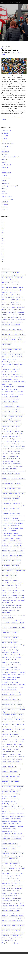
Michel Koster (5, 669)
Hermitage (4, 523)
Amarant (15, 287)
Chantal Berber (17, 366)
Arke (17, 302)
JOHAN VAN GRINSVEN (14, 2)
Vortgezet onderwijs (7, 903)
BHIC (3, 332)
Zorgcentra (5, 938)
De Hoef (11, 394)
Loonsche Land (14, 632)
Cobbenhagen (18, 376)
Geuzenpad (17, 483)
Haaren (4, 496)
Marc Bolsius (5, 647)
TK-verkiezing (5, 856)
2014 (2, 246)
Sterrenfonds (5, 826)
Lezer (14, 625)
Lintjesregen (22, 627)
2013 (2, 248)
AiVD (13, 282)
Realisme (4, 749)
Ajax (17, 282)
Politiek (22, 739)
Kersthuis (16, 597)
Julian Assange (5, 587)
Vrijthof (22, 903)
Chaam (21, 364)
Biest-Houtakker (6, 334)
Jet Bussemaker (6, 565)
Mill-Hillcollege (5, 672)
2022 (2, 227)
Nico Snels (15, 697)
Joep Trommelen (15, 568)
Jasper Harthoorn (6, 560)
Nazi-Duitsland (5, 689)
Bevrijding (19, 329)
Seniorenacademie (6, 794)
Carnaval (16, 364)
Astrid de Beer (20, 307)
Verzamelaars (18, 888)
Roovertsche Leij (15, 774)
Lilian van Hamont (12, 627)
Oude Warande (16, 722)
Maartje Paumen (18, 640)
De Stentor (18, 411)
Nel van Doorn (5, 692)
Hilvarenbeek (5, 538)
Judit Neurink (11, 585)
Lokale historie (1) (6, 172)
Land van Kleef (21, 615)
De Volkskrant (21, 414)
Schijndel (11, 789)
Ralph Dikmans (10, 746)
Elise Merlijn (17, 441)
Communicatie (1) (5, 146)
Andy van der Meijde (17, 290)
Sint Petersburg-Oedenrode (9, 801)
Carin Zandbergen (6, 362)
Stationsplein (14, 821)
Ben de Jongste (6, 319)
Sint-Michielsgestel (6, 803)
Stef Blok (4, 823)
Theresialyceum (6, 848)
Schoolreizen (5, 791)
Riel (13, 759)
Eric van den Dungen (13, 443)
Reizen (19, 754)
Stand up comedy (15, 818)
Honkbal (4, 540)
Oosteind (10, 719)
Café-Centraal (5, 357)
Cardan (14, 359)
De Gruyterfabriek (13, 389)
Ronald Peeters (13, 771)
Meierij (3, 667)
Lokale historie (15, 630)
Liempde (4, 627)
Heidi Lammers (12, 510)
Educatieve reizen (6, 436)
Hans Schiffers (12, 501)
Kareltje (4, 590)
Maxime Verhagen (12, 664)
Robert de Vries (12, 766)
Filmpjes (10, 451)
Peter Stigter (15, 731)
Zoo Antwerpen (14, 935)
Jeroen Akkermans (6, 563)
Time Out (21, 853)
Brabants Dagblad (17, 52)
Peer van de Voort (14, 727)
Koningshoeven (6, 607)
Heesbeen (4, 510)
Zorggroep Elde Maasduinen (16, 938)
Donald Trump (5, 426)
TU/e (8, 871)
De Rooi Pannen (6, 409)
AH (16, 280)
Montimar (10, 674)
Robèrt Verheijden (6, 769)
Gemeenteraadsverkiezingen (18, 478)
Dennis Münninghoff (7, 419)
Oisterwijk (13, 714)
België (21, 317)
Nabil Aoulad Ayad (11, 679)
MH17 (15, 667)
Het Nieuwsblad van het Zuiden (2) (10, 157)
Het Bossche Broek (18, 523)
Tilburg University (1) (6, 196)
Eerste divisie (5, 438)
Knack (12, 602)
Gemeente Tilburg (17, 476)
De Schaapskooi (16, 409)
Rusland (16, 779)
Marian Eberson (14, 652)
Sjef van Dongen (6, 806)
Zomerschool (5, 935)
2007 (2, 262)
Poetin (16, 739)
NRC (13, 709)
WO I (19, 928)
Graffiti (13, 491)
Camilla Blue (20, 357)
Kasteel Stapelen (16, 592)
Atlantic (4, 309)
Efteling (12, 438)
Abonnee (16, 277)
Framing (4, 456)
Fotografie (17, 453)
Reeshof (16, 749)
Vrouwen (11, 905)
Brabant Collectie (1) (6, 141)
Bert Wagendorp (15, 324)
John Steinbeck (5, 575)
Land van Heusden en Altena (9, 615)
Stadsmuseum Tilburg (7, 816)
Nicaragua (18, 694)
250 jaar (23, 275)
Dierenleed (4, 421)
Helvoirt (18, 513)
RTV (11, 779)
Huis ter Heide (18, 543)
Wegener (4, 918)
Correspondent (16, 381)
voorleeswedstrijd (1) (7, 199)
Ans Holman (11, 297)
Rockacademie (16, 769)
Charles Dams (15, 369)
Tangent (20, 833)
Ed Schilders (20, 434)
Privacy (4, 744)
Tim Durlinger (5, 853)
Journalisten (15, 580)
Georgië (4, 481)
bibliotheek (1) (5, 133)
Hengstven (21, 515)
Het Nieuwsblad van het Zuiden (16, 528)
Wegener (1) (4, 209)
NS (16, 709)
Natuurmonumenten (18, 117)
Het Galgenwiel (5, 525)
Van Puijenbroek (16, 883)
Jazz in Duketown (16, 560)
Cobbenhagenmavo (7, 379)
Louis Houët (5, 635)
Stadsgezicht (20, 813)
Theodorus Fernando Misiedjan (10, 843)
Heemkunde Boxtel (14, 508)
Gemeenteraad (5, 478)
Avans (8, 309)
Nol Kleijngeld (5, 707)
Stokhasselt (13, 826)
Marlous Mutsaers (14, 659)
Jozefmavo (20, 583)
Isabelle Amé (15, 550)
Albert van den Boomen (15, 285)
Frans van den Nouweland (8, 471)
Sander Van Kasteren (14, 784)
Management (5, 645)
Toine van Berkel (6, 861)
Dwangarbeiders (6, 434)
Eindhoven (18, 438)
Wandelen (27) (5, 204)
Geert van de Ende (6, 476)
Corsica (23, 381)
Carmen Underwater (7, 364)
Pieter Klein (21, 736)
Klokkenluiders (5, 602)
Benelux (13, 319)
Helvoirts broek (13, 515)
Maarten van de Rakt (7, 640)
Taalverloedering (6, 833)
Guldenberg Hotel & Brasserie (9, 493)
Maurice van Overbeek (14, 662)
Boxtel (3, 54)
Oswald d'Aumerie (18, 719)
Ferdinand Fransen (19, 448)
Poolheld (4, 741)
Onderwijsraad (18, 717)
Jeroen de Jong (16, 563)
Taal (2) (3, 191)
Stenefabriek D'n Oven (13, 823)
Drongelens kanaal (6, 431)
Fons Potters (5, 453)
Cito (14, 374)
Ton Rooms (15, 861)
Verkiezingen (10, 888)
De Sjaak (4, 411)
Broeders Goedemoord (18, 352)
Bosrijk (19, 339)
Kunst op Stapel (6, 612)
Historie (12, 538)
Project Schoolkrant (12, 744)
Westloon (4, 920)
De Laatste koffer (13, 396)
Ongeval (4, 719)
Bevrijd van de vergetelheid (8, 329)
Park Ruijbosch (5, 724)
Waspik (13, 913)
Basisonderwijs (20, 312)
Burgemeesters (18, 354)
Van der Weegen (6, 883)
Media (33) (4, 175)
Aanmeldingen (9, 277)
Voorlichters (5, 900)
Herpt (10, 523)
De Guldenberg (6, 391)
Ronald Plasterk (6, 774)
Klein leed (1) (4, 167)
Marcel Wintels (13, 647)
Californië (13, 357)
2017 (2, 238)
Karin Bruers (11, 590)
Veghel (3, 888)
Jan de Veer (5, 555)
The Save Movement (16, 838)
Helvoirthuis (5, 515)
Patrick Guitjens (20, 724)
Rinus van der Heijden (7, 764)
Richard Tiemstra (6, 759)
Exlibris (23, 446)
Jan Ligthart (19, 555)
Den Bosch (11, 416)
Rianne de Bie (21, 756)
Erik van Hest (5, 446)
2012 (2, 251)
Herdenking (5, 520)
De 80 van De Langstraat (8, 386)
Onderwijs (10, 717)
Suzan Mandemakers (7, 831)
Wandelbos (19, 908)
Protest (20, 744)
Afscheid (12, 280)
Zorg (21, 935)
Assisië (13, 307)
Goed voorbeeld (9, 50)
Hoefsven (18, 538)
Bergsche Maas (21, 319)
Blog (18, 337)
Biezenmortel (15, 334)
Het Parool (4, 530)
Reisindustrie (13, 754)
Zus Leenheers (5, 940)
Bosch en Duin (12, 339)
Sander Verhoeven (6, 786)
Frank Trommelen (15, 461)
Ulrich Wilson (15, 878)
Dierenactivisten (18, 419)
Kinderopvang (5, 600)
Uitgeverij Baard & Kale (14, 876)
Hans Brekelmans (6, 498)
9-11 (18, 275)
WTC (12, 930)
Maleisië (15, 642)
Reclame (10, 749)
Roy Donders (5, 776)
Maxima (4, 664)
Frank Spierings (6, 461)
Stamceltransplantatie (20, 816)
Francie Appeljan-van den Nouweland (11, 458)
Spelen (23, 808)
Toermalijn (4, 858)
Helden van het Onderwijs (8, 513)
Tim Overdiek (14, 853)
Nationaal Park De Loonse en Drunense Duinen (13, 684)
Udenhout (4, 876)
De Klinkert (4, 396)
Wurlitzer (18, 930)
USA (16, 880)
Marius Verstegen (6, 657)
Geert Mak (17, 473)
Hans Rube (4, 501)
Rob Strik (4, 766)
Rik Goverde (16, 761)
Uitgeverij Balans (6, 878)
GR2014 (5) (4, 154)
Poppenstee (11, 741)
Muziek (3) (4, 180)
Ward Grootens (6, 913)
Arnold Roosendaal (17, 304)
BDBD (13, 314)
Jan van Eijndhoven (14, 558)
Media (20, 664)
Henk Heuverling (6, 518)
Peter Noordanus (6, 731)
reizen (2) (3, 188)
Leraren (4, 625)
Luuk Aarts (15, 637)
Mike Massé (17, 669)
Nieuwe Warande (14, 702)
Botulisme (4, 342)
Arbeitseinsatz (20, 299)
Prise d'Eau (21, 741)
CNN (12, 376)
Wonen (8, 930)
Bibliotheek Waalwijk (11, 332)
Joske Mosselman (6, 580)
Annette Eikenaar (6, 294)
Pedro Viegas (5, 727)
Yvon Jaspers (13, 933)
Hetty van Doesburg (7, 533)
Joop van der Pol (6, 578)
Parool (12, 724)
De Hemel (4, 394)
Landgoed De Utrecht (7, 620)
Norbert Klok (22, 707)
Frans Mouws (13, 468)
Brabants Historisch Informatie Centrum (12, 347)
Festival (4, 451)
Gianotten (4, 486)
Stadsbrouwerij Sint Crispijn (8, 813)
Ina (21, 545)
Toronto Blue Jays (12, 868)
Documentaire (17, 424)
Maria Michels (5, 652)
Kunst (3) (3, 170)
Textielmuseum (15, 836)
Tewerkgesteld (5, 836)
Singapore (4, 796)
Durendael (20, 431)
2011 (2, 254)
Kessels (22, 597)
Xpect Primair (5, 933)
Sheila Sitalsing (16, 794)
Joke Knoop (14, 575)
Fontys (11, 453)
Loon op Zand (5, 632)
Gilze (10, 486)
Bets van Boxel (14, 327)
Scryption (12, 791)
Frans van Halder (21, 471)
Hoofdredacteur (12, 540)
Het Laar (4, 528)
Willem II (14, 925)
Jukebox (18, 585)
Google (4, 488)
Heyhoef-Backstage (17, 535)
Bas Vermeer (12, 312)
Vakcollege (21, 880)
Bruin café (10, 354)
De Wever (4, 416)
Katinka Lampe (5, 595)
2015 (2, 243)
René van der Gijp (11, 756)
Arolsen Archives (6, 307)
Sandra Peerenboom (18, 786)
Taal (15, 831)
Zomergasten (21, 933)
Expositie (4, 448)
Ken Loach (4, 597)
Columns (16, 379)
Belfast (16, 317)
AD (21, 277)
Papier (23, 722)
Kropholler (4, 610)
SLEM (13, 806)
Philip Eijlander (5, 736)
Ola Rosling (21, 714)
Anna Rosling (5, 292)
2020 (2, 233)
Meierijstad (10, 667)
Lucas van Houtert (6, 637)
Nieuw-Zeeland (16, 699)
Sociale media (5, 808)
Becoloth (4, 317)
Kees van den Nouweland (17, 595)
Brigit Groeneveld (6, 352)
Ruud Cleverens (15, 781)
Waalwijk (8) (4, 201)
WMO (14, 928)
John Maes (15, 573)
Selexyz (18, 791)
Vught (16, 905)
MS (15, 674)
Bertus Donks (5, 327)
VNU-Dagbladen (6, 898)
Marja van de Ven (16, 657)
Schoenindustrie (19, 789)
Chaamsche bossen (7, 366)
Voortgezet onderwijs (15, 900)
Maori (11, 645)
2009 (2, 259)
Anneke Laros (13, 292)
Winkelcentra (21, 925)
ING (18, 548)
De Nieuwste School (7, 404)
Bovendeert (17, 342)
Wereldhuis (11, 918)
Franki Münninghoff (18, 466)
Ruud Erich (4, 784)
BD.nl (9, 314)
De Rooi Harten (20, 406)
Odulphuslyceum (6, 712)
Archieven (4, 302)
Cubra (3, 384)
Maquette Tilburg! (19, 645)
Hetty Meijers (12, 530)
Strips (13, 828)
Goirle (23, 486)
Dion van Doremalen (7, 424)
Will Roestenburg (6, 925)
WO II (23, 928)
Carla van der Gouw (14, 272)
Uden (21, 873)
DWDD (13, 434)
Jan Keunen (12, 555)
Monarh (4, 674)
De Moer (4, 401)
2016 (2, 240)
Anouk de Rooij (16, 294)
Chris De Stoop (14, 371)
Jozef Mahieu (13, 583)
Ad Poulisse (5, 280)
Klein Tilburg (21, 600)
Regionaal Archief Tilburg (8, 751)
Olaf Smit (4, 717)
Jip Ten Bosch (5, 568)
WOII (3, 930)
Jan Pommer (5, 558)
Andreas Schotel (6, 290)
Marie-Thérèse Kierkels (7, 655)
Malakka (10, 642)
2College (13, 275)
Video (3, 890)
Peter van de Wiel (6, 734)
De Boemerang (20, 386)
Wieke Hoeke (12, 920)
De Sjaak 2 (10, 411)
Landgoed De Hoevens (8, 617)
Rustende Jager (6, 781)
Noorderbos (14, 707)
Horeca (19, 540)
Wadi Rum (4, 908)
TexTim (22, 836)
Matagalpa (4, 662)
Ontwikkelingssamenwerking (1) (9, 186)
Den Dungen (19, 416)
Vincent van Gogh (18, 893)
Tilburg (13, 848)
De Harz (13, 391)
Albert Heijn (5, 285)
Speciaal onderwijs (15, 808)
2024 (2, 222)
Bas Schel (4, 312)
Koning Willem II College (8, 605)
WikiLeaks (4, 923)
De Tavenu (4, 414)
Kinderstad (13, 600)
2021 (2, 230)
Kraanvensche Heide (16, 607)
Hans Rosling (15, 498)
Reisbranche (5, 754)
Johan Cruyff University (7, 570)
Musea (3, 677)
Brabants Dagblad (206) (7, 143)
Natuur (3, 687)
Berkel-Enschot (5, 322)
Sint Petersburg (15, 799)
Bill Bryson (4, 337)
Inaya (14, 548)
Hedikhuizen (5, 508)
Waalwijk (22, 905)
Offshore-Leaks (6, 714)
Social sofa (19, 806)
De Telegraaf (12, 414)
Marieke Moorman (19, 655)
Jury (12, 587)
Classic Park (19, 374)
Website (21, 915)
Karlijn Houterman (19, 590)
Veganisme (20, 885)
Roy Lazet (12, 776)
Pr (16, 741)
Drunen (15, 431)
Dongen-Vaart (5, 429)
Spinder (4, 811)
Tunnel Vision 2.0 (15, 871)
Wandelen (4, 910)
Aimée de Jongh (6, 282)
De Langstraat (5, 399)
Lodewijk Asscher (6, 630)
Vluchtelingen (9, 895)
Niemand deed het (6, 699)
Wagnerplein (12, 908)
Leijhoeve (21, 622)
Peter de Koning (20, 729)
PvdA (3, 746)
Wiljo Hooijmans (13, 923)
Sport (9, 811)
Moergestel (22, 672)
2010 (2, 256)
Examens (18, 446)
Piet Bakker (14, 736)
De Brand (4, 389)
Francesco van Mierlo (13, 456)
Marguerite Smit (6, 650)
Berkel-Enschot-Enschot (17, 322)
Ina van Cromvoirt (6, 548)
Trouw (3, 871)
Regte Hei (18, 751)
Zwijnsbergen (16, 943)
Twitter (16, 873)
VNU (15, 895)
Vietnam (9, 890)
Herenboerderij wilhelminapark (17, 520)
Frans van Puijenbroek (7, 473)
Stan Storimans (5, 818)
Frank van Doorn (6, 463)
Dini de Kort (18, 421)
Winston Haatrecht (6, 928)
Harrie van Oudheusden (8, 506)
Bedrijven (10, 317)
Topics (12, 866)
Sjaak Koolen (16, 803)
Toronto (4, 868)
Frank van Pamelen (6, 466)
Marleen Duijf (5, 659)
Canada (4, 359)
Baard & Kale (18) (6, 130)
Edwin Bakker (15, 436)
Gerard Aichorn (11, 481)
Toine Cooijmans (9, 117)
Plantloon (11, 739)
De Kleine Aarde (19, 394)
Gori (19, 488)
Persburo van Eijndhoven (8, 729)
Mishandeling (14, 672)
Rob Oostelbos (18, 764)
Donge (12, 426)
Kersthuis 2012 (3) (6, 164)
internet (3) (4, 159)
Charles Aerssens (6, 369)
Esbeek (12, 446)
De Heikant (20, 391)
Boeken (23, 337)
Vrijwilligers (5, 905)
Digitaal (11, 421)
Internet (22, 548)
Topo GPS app (19, 866)
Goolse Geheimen (11, 488)
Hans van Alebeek (6, 503)
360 (3, 277)
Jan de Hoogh (21, 553)
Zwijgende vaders (6, 943)
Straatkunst (20, 826)
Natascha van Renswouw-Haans (10, 682)
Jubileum (4, 585)
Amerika (21, 287)
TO (11, 856)
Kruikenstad (12, 610)
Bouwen (11, 342)
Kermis (10, 597)
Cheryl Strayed (5, 371)
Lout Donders (13, 635)
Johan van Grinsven (6, 48)
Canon (9, 359)
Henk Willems (15, 518)
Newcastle (4, 694)
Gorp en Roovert (6, 491)
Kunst (18, 610)
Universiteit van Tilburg (7, 880)
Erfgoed (4, 443)
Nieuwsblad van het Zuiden (8, 704)
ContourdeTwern (6, 381)
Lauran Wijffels (5, 622)
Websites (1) (4, 207)
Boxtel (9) (4, 138)
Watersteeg (5, 915)
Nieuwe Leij (5, 702)
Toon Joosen (5, 866)
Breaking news (17, 349)
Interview (4, 550)
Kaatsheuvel (17, 587)
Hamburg (17, 496)
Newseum (11, 694)
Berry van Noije (6, 324)
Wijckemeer (19, 920)
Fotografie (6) (5, 151)
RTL (18, 776)
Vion (3, 895)
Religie (3, 756)
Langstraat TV (18, 620)
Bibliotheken (5, 272)
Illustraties (16, 545)
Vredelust (16, 903)
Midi (12, 669)
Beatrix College (20, 314)
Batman (4, 314)
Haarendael (10, 496)
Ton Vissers (5, 863)
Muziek (4, 679)
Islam (21, 550)
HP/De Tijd (10, 543)
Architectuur (11, 302)
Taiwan (14, 833)
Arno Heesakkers (6, 304)
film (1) (3, 149)
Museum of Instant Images (13, 677)
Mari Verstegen (15, 650)
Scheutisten (5, 789)
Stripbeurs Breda (6, 828)
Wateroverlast (20, 913)
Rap (16, 746)
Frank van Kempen (16, 463)
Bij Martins (22, 334)
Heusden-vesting (6, 535)
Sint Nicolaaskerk (13, 796)
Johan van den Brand (20, 570)
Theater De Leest (6, 841)
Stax (20, 821)
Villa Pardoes (16, 890)
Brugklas (4, 354)
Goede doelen (16, 486)
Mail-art (4, 642)
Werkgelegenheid (19, 918)
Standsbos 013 (5, 821)
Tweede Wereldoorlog (7, 873)
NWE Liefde (22, 709)
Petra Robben (15, 734)
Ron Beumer (5, 771)
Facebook (10, 448)
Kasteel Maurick (6, 592)
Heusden (16, 533)
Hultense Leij (5, 545)
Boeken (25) (4, 135)
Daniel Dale (9, 384)
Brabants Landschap (7, 349)
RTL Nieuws (5, 779)
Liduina (19, 625)
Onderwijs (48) (5, 183)
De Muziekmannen (12, 401)
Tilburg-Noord (15, 851)
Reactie (21, 746)
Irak (9, 550)
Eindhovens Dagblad (7, 441)
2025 (2, 219)
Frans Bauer (5, 468)
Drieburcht (13, 429)
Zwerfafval (4, 119)
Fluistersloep (16, 451)
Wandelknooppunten (14, 910)
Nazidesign (14, 689)
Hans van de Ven (17, 503)
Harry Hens (18, 506)
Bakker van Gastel (16, 309)
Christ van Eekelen (6, 374)
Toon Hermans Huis (15, 863)
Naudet (21, 687)
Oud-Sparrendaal (6, 722)
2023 (2, 225)
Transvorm (21, 868)
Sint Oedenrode (6, 799)
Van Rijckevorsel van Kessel (8, 885)
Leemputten (14, 622)
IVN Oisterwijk (5, 553)
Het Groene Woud (15, 525)
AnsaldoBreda (19, 297)
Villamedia (4, 893)
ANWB (13, 299)
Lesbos (9, 625)
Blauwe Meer (12, 337)
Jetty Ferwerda (15, 565)
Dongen (18, 426)
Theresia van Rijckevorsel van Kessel (11, 846)
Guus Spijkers (22, 493)
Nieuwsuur (19, 704)
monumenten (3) (5, 178)
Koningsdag (19, 605)
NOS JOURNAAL (6, 709)
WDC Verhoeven (14, 915)
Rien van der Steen (6, 761)
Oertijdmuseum (16, 712)
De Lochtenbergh (15, 399)
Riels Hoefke (19, 759)
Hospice (4, 543)
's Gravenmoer (5, 275)
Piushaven (4, 739)
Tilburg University (6, 851)
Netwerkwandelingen (16, 692)
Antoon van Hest (6, 299)
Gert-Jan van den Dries (7, 483)
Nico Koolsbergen (6, 697)
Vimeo (10, 893)
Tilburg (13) (4, 193)
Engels (23, 441)
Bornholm (4, 339)
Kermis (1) (4, 162)
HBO (24, 506)
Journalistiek (5, 583)
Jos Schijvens (15, 578)
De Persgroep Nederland (8, 406)
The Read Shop (6, 838)
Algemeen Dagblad (7, 287)
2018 (2, 235)
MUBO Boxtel (21, 674)
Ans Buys (4, 297)
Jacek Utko (13, 553)
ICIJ (11, 545)
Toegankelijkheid (18, 856)
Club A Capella (5, 376)
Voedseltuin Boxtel (16, 898)
